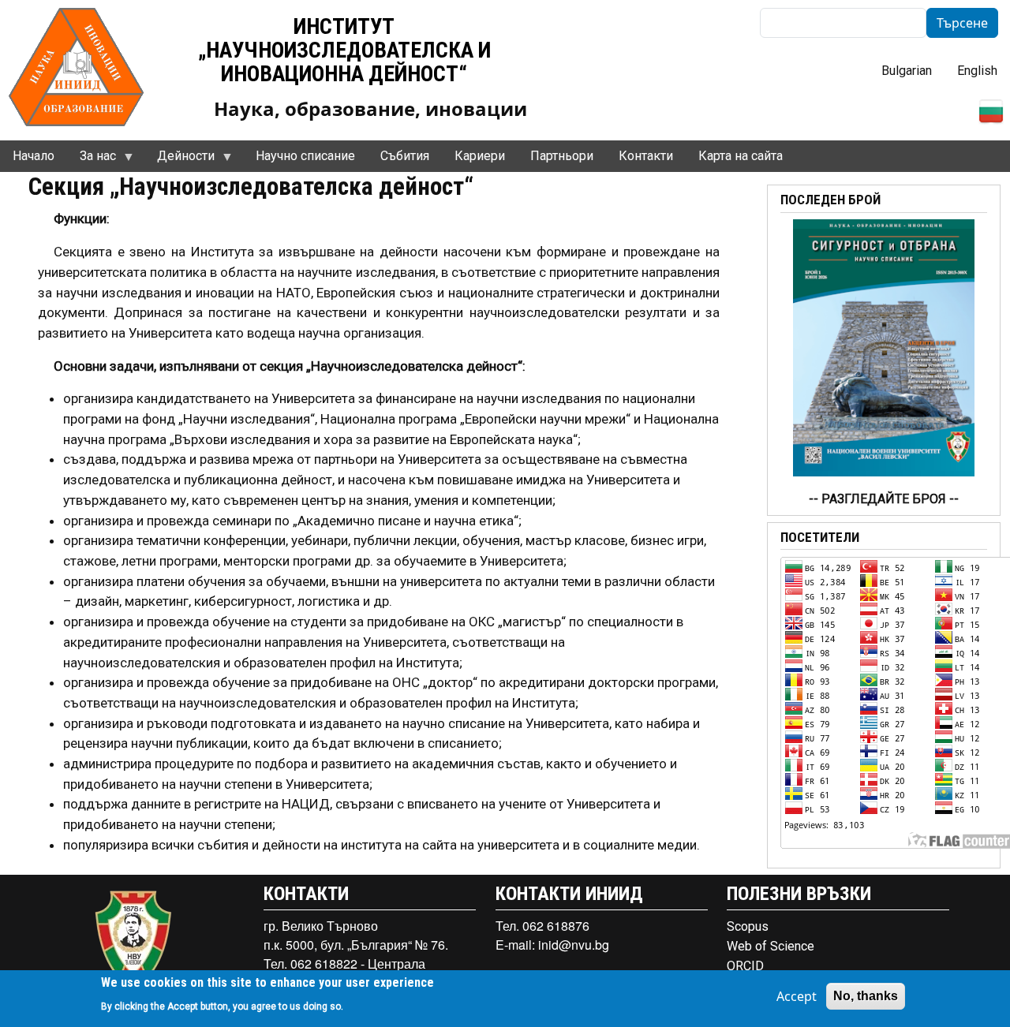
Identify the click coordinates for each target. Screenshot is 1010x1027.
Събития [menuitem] (404, 155)
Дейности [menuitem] (179, 160)
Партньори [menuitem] (561, 155)
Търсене (962, 23)
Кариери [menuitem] (479, 155)
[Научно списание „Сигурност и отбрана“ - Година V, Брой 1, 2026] (883, 346)
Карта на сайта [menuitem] (740, 155)
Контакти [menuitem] (646, 155)
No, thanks (865, 996)
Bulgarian (906, 70)
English (977, 70)
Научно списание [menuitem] (305, 155)
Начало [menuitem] (33, 155)
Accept (796, 996)
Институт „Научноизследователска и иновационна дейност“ (344, 50)
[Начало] (76, 65)
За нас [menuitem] (91, 160)
